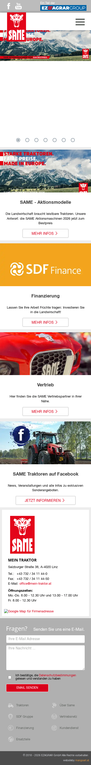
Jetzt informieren (43, 501)
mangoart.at (82, 760)
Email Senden (27, 687)
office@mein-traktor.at (35, 583)
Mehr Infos (43, 234)
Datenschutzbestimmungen (57, 675)
